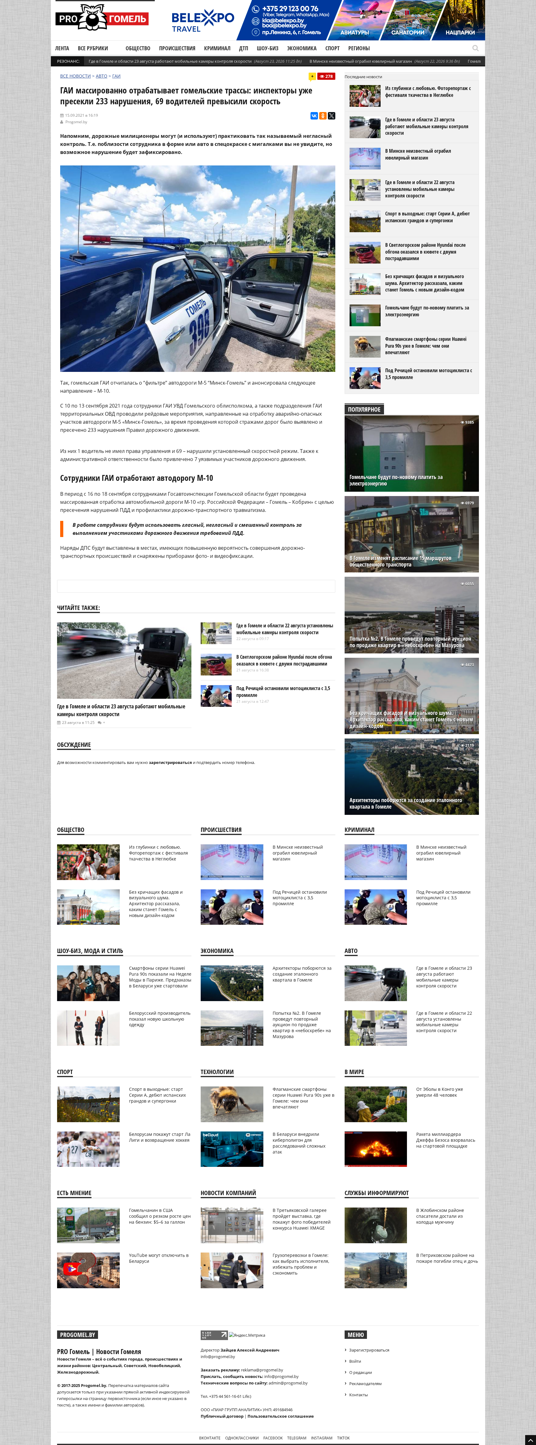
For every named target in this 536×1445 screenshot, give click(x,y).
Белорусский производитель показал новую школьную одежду (159, 1019)
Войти (355, 1361)
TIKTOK (343, 1438)
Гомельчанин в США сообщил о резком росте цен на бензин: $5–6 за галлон (160, 1216)
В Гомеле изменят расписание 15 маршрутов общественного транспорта (401, 561)
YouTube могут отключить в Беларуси (159, 1258)
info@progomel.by (218, 1356)
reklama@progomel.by (262, 1370)
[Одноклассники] (323, 116)
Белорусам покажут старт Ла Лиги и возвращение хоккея (159, 1137)
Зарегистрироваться (369, 1350)
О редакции (360, 1372)
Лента (62, 48)
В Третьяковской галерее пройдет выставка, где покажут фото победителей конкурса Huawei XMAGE (302, 1219)
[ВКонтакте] (314, 116)
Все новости (75, 76)
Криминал (217, 48)
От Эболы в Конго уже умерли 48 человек (439, 1092)
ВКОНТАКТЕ (210, 1438)
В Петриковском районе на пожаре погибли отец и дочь (447, 1258)
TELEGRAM (296, 1438)
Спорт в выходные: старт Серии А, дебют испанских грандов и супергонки (427, 217)
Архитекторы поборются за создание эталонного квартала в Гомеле (406, 803)
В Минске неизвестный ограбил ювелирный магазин (361, 61)
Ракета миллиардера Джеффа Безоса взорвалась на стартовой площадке (445, 1140)
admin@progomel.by (288, 1383)
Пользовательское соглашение (281, 1416)
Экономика (302, 48)
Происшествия (177, 48)
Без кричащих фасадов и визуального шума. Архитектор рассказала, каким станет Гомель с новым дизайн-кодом (424, 283)
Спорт (332, 48)
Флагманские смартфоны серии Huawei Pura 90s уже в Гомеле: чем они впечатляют (426, 346)
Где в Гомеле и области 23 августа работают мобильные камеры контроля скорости (170, 61)
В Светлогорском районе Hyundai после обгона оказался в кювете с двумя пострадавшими (284, 660)
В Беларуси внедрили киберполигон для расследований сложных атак (299, 1143)
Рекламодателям (365, 1383)
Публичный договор (222, 1416)
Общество (138, 48)
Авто (101, 76)
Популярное (364, 409)
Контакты (358, 1395)
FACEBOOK (273, 1438)
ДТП (243, 48)
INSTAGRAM (322, 1438)
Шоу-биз (268, 48)
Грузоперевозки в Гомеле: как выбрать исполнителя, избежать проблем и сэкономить (301, 1264)
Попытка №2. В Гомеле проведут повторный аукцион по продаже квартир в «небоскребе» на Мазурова (410, 641)
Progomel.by (76, 121)
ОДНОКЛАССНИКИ (242, 1438)
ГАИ (116, 76)
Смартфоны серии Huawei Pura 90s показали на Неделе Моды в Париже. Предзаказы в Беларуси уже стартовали (160, 977)
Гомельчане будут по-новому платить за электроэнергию (427, 311)
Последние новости (363, 76)
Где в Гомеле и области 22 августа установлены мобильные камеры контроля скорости (284, 629)
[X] (331, 116)
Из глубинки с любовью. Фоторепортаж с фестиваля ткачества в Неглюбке (428, 91)
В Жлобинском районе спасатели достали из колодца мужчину (440, 1216)
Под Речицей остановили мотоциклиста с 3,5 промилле (283, 691)
